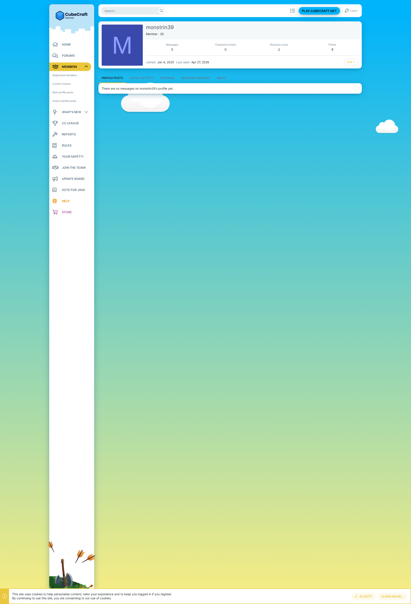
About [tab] (222, 78)
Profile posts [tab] (112, 78)
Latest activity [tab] (141, 78)
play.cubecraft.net (319, 11)
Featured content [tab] (195, 78)
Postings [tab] (167, 78)
